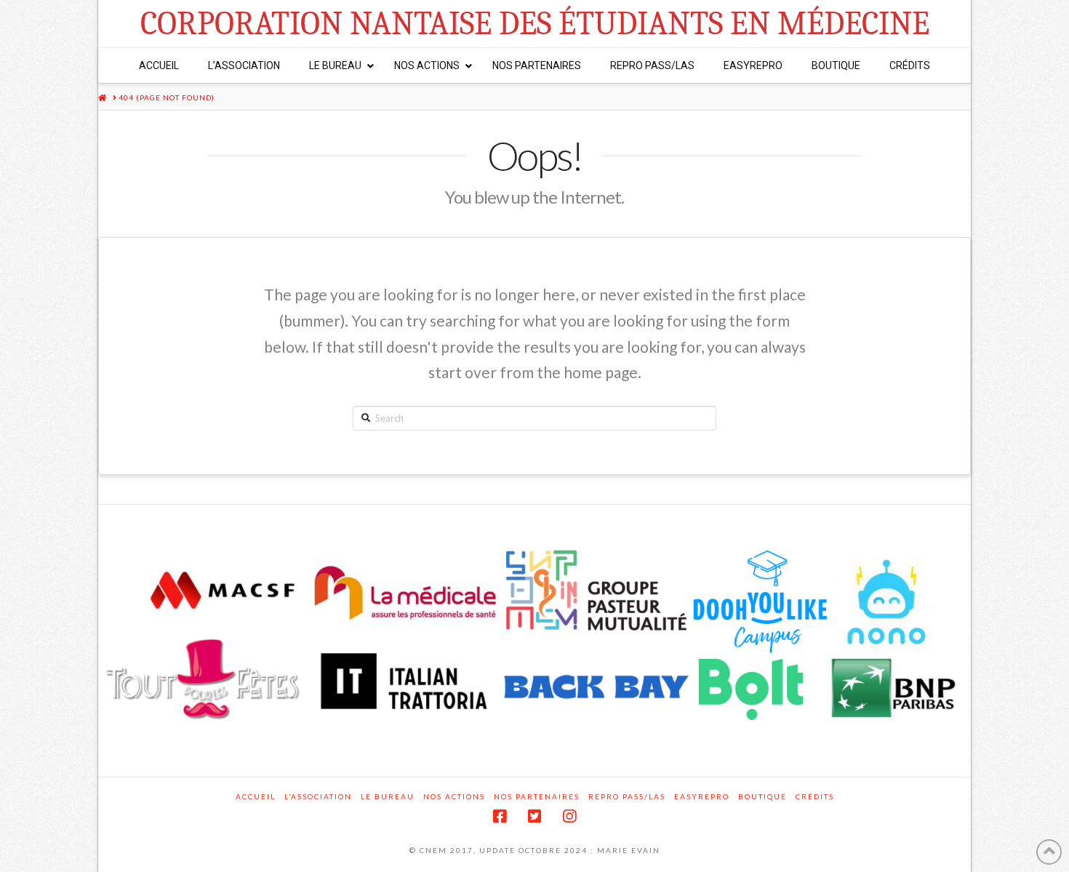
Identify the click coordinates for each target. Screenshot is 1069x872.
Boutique (762, 796)
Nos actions (454, 796)
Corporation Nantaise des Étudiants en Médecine (534, 23)
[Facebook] (499, 816)
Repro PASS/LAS (626, 796)
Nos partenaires (537, 796)
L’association (318, 796)
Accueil (256, 796)
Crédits (815, 796)
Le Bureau (388, 796)
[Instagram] (569, 816)
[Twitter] (534, 816)
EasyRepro (701, 796)
